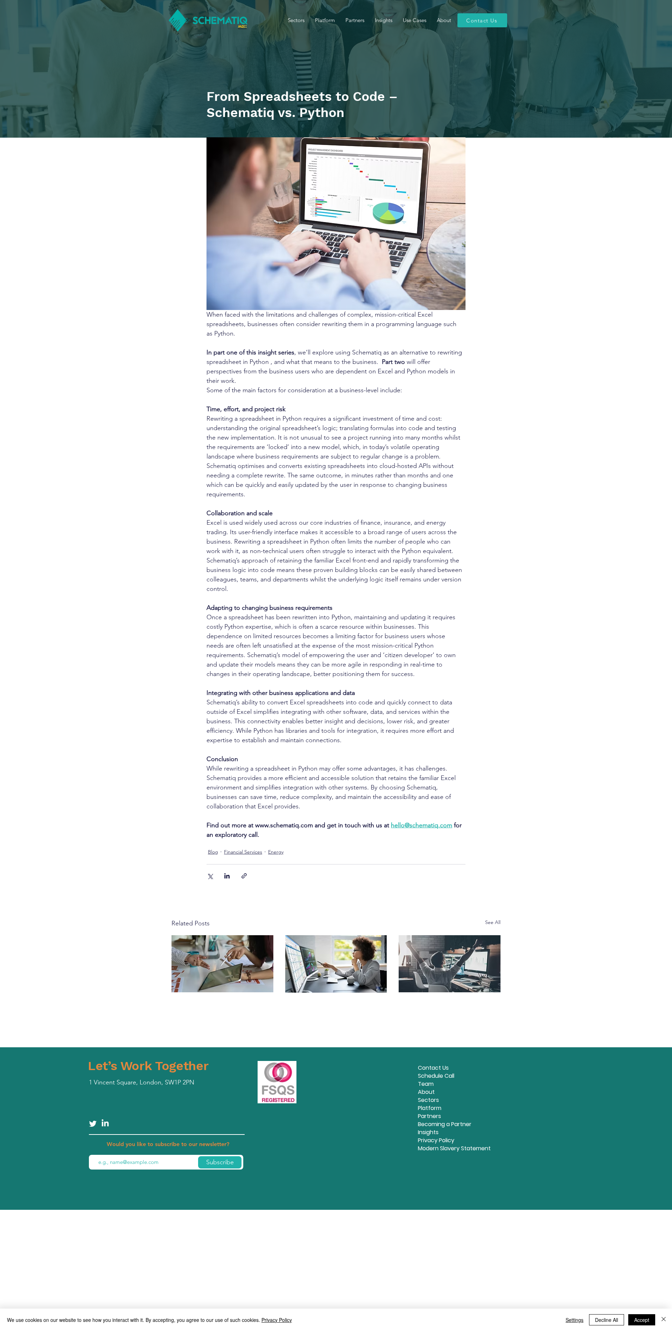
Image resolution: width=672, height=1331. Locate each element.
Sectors (428, 1100)
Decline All (606, 1319)
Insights (428, 1132)
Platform (429, 1108)
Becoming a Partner (444, 1124)
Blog (213, 852)
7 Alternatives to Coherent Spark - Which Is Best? (448, 1008)
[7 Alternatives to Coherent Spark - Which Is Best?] (449, 963)
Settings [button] (574, 1319)
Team (426, 1084)
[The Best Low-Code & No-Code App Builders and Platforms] (222, 963)
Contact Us (433, 1068)
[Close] (663, 1319)
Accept (641, 1319)
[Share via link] (244, 876)
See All (492, 922)
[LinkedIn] (105, 1123)
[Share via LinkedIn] (227, 876)
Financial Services (243, 852)
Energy (276, 852)
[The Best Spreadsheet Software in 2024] (336, 964)
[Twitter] (93, 1123)
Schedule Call (436, 1076)
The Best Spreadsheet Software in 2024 (328, 1008)
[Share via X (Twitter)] (209, 876)
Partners (429, 1116)
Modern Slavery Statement (454, 1148)
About (426, 1092)
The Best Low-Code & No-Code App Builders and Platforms (220, 1008)
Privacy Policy (436, 1140)
